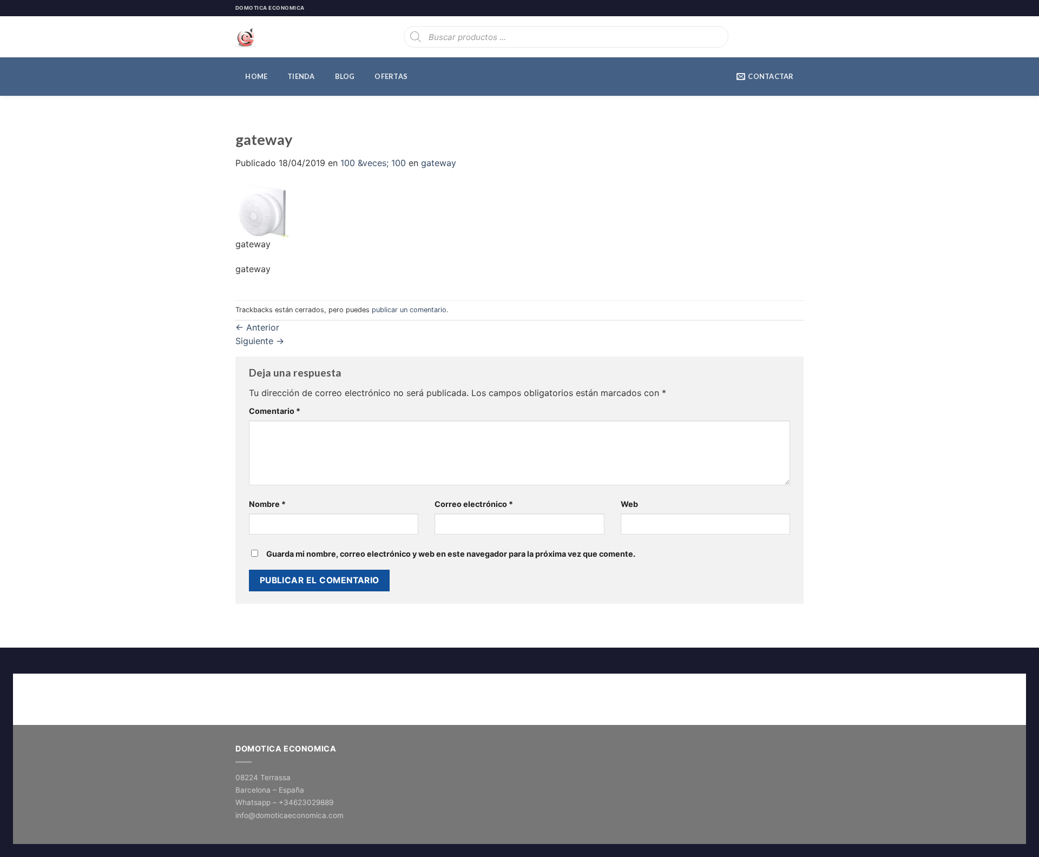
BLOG (345, 76)
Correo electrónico (474, 504)
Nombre (267, 504)
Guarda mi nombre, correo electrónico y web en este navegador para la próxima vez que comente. (450, 553)
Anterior (257, 327)
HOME (256, 76)
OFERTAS (390, 76)
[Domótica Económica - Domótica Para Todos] (289, 36)
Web (629, 504)
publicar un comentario (409, 310)
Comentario (274, 411)
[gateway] (262, 209)
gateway (438, 162)
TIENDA (301, 76)
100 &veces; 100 (373, 162)
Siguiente (259, 340)
